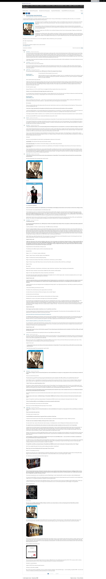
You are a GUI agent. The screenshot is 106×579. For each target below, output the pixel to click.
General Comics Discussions (44, 10)
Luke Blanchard (28, 62)
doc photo (27, 117)
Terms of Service (80, 578)
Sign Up (101, 0)
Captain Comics (31, 16)
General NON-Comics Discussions (68, 10)
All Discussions (25, 10)
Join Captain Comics (26, 45)
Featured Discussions (34, 10)
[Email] (26, 13)
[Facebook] (29, 13)
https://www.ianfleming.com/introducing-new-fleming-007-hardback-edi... (38, 314)
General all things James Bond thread (34, 15)
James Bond (45, 16)
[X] (24, 13)
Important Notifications (55, 10)
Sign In (104, 0)
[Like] (82, 13)
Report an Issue (73, 578)
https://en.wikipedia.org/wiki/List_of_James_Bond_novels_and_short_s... (38, 320)
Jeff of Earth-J (28, 51)
